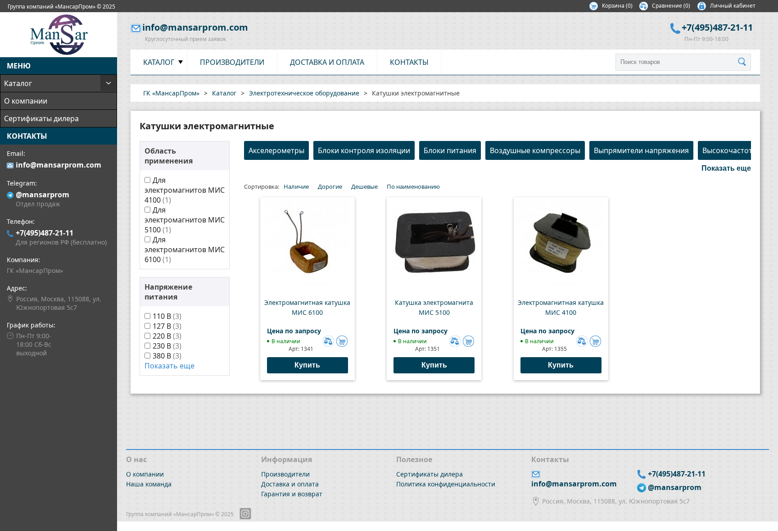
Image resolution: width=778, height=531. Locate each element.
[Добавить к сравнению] (327, 340)
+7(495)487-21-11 (44, 233)
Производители (232, 62)
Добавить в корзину (342, 341)
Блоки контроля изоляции (364, 150)
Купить (307, 365)
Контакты (409, 62)
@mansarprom (42, 195)
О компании (25, 101)
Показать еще (169, 366)
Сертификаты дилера (41, 118)
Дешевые (364, 186)
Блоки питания (450, 150)
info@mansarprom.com (58, 165)
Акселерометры (276, 150)
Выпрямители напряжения (641, 150)
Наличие (296, 186)
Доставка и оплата (327, 62)
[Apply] (744, 62)
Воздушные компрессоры (535, 150)
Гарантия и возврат (291, 494)
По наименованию (413, 186)
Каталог (18, 83)
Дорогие (330, 186)
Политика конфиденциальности (445, 484)
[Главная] (58, 52)
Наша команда (149, 484)
